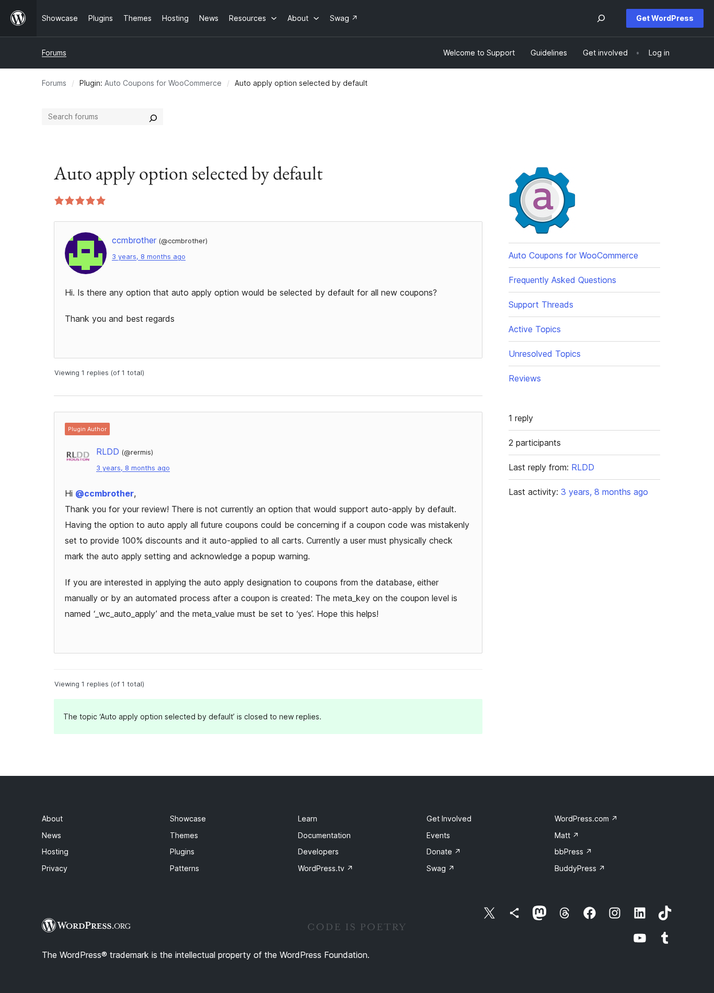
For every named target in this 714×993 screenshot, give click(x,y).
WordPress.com (586, 818)
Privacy (54, 868)
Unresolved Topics (545, 353)
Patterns (184, 868)
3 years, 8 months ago (149, 257)
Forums (54, 52)
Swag (441, 868)
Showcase (188, 818)
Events (438, 835)
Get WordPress (665, 18)
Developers (318, 851)
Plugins (182, 851)
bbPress (573, 851)
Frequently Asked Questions (562, 280)
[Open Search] (601, 18)
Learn (307, 818)
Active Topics (535, 329)
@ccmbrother (104, 493)
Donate (444, 851)
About (52, 818)
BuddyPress (580, 868)
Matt (567, 835)
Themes (184, 835)
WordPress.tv (325, 868)
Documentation (324, 835)
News (51, 835)
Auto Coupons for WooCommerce (163, 82)
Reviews (525, 378)
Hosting (55, 851)
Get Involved (449, 818)
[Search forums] (153, 116)
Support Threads (541, 304)
